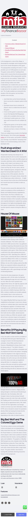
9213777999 (8, 514)
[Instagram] (6, 503)
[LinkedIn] (9, 503)
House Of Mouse (9, 48)
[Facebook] (2, 503)
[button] (2, 487)
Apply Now (21, 514)
